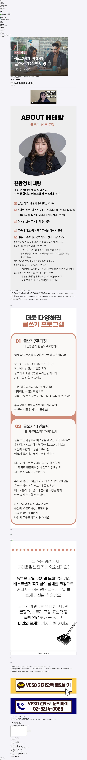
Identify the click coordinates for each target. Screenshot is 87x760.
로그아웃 (2, 33)
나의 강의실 (9, 13)
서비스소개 (2, 8)
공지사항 (2, 6)
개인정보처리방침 (15, 742)
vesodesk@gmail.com (19, 751)
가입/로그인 (3, 13)
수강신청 (2, 36)
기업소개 (2, 9)
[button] (43, 653)
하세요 (3, 17)
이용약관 (13, 739)
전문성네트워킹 (3, 5)
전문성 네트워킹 (3, 25)
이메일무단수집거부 (15, 741)
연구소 (1, 11)
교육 (1, 0)
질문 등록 (29, 731)
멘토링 (1, 2)
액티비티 (2, 3)
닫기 (1, 759)
